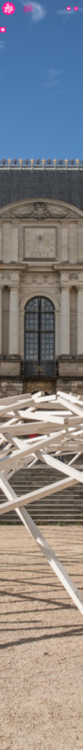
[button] (3, 29)
